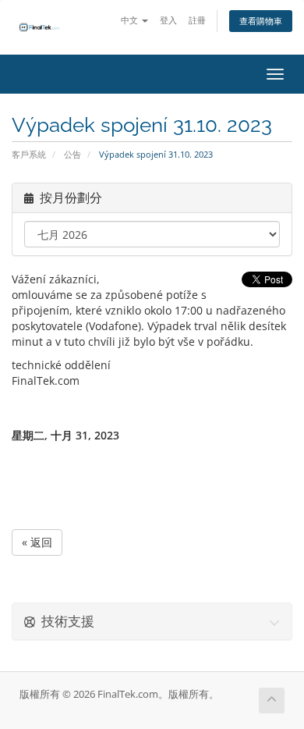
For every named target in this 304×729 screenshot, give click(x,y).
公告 (72, 154)
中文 (130, 20)
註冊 (197, 20)
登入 (168, 20)
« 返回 (37, 542)
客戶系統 (29, 154)
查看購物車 (260, 21)
